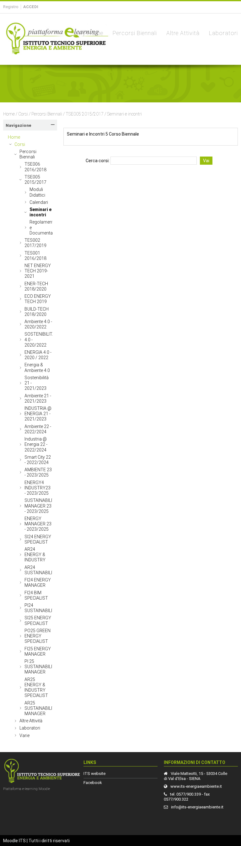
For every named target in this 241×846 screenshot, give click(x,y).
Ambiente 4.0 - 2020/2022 (38, 324)
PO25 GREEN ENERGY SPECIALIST (37, 636)
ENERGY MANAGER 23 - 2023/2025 (37, 524)
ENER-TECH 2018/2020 (36, 286)
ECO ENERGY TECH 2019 (37, 299)
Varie (24, 735)
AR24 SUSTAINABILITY (41, 570)
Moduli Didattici (37, 192)
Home (9, 113)
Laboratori (29, 727)
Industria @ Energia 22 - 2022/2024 (35, 444)
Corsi (23, 113)
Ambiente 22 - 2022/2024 (37, 429)
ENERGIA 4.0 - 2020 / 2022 (37, 355)
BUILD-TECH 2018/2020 (36, 312)
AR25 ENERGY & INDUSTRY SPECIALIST (36, 687)
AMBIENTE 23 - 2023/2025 (38, 472)
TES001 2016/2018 (35, 255)
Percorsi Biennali (46, 113)
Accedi (30, 6)
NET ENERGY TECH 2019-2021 (37, 271)
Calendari (38, 202)
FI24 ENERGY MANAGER (37, 582)
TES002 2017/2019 (35, 243)
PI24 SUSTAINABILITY (41, 608)
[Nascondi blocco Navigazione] (53, 124)
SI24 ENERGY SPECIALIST (37, 539)
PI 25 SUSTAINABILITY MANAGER (41, 666)
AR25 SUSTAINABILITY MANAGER (41, 708)
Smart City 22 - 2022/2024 (37, 460)
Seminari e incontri (124, 113)
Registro (11, 6)
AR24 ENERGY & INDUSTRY (35, 554)
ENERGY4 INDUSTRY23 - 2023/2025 (37, 488)
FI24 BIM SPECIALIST (36, 595)
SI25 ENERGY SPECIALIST (37, 620)
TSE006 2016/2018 (35, 167)
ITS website (94, 773)
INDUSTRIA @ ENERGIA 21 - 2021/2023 (37, 413)
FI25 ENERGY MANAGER (37, 651)
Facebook (92, 782)
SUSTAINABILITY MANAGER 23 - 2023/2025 (41, 505)
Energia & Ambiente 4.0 (37, 367)
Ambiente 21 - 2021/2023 (37, 398)
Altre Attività (30, 720)
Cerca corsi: (98, 160)
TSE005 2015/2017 (85, 113)
